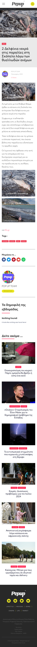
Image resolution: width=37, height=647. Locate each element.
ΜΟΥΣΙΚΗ (19, 606)
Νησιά (24, 241)
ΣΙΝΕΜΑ (11, 611)
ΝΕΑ (4, 44)
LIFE (18, 611)
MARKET (25, 611)
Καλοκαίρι (22, 488)
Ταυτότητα (18, 627)
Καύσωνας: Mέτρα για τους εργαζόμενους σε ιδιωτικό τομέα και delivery (18, 573)
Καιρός (12, 241)
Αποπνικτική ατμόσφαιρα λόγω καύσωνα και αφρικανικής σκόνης (18, 533)
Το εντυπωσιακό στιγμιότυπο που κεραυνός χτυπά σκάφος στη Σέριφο (18, 454)
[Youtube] (28, 601)
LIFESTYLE (10, 606)
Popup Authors (18, 629)
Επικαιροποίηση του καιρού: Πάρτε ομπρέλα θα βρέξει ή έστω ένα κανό (18, 373)
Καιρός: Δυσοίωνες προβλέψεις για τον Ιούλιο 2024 (18, 494)
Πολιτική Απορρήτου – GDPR (18, 633)
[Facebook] (9, 601)
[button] (4, 260)
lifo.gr (7, 230)
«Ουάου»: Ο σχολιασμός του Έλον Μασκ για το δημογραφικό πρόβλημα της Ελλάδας (18, 413)
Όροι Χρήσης (18, 631)
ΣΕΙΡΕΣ (28, 606)
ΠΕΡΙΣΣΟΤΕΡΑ (8, 291)
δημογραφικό (14, 406)
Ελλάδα (5, 241)
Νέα (18, 241)
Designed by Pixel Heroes (18, 643)
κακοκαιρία (14, 448)
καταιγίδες (23, 448)
